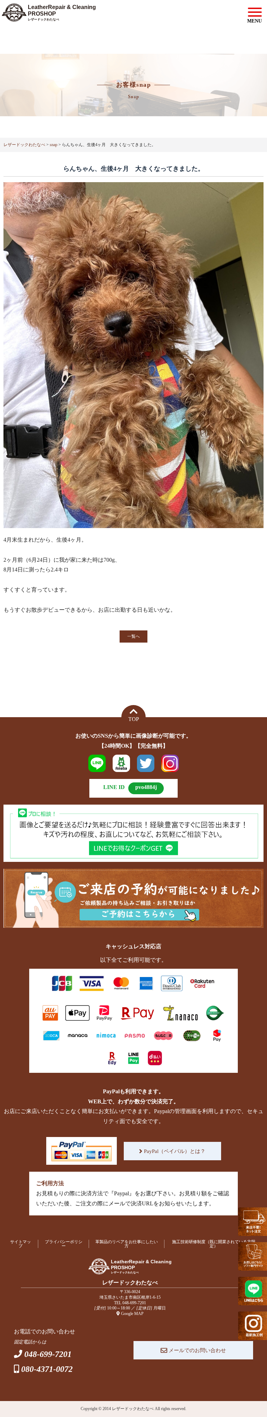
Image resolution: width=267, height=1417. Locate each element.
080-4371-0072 (47, 1369)
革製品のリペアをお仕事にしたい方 (126, 1244)
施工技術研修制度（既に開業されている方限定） (214, 1244)
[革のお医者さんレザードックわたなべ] (54, 16)
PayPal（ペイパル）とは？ (174, 1151)
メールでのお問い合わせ (196, 1350)
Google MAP (132, 1313)
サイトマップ (20, 1244)
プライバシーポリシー (63, 1244)
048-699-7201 (134, 1302)
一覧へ (133, 636)
